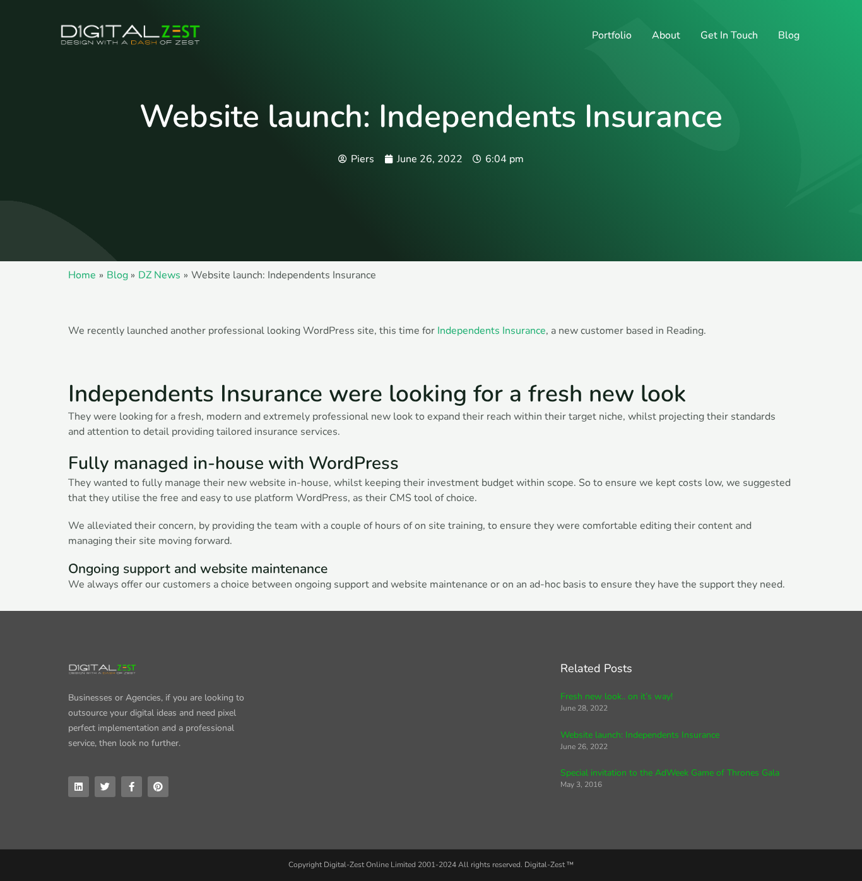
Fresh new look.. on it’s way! (616, 696)
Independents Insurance (491, 331)
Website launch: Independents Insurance (639, 735)
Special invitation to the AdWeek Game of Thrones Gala (669, 773)
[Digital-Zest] (131, 35)
